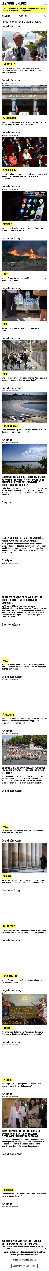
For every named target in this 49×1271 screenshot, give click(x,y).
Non (5, 324)
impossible (9, 64)
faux (5, 274)
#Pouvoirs (13, 22)
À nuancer (8, 714)
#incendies (5, 22)
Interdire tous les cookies (25, 1260)
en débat (7, 1079)
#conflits (29, 22)
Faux (5, 660)
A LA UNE (6, 16)
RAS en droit (9, 118)
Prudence (8, 1189)
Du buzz (7, 876)
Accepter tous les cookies (24, 1266)
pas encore (9, 926)
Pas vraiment (10, 976)
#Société (22, 22)
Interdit (7, 1028)
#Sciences (38, 22)
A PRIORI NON (9, 170)
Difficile (7, 224)
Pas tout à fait (10, 425)
